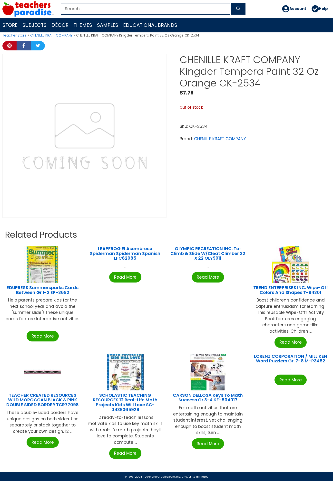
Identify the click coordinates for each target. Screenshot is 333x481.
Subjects (34, 25)
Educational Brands (150, 25)
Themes (82, 25)
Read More (42, 336)
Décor (60, 25)
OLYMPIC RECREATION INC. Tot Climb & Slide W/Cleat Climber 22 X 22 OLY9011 (207, 253)
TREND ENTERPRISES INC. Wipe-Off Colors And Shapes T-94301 (290, 289)
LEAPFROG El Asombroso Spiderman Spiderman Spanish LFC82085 (125, 253)
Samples (107, 25)
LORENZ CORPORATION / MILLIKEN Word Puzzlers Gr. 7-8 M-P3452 (290, 358)
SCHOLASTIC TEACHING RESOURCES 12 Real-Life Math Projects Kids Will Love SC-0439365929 (125, 402)
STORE (10, 25)
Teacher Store (14, 35)
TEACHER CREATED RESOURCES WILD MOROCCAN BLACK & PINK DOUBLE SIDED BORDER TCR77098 (42, 400)
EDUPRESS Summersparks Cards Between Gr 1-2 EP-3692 (42, 289)
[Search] (238, 9)
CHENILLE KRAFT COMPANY (51, 35)
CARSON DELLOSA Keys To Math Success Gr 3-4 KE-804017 (208, 397)
